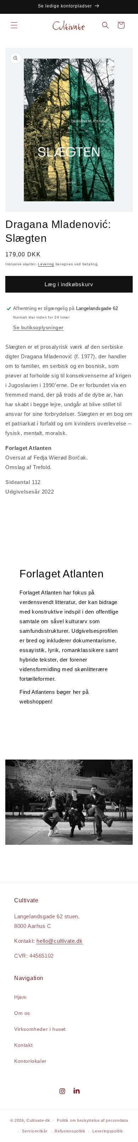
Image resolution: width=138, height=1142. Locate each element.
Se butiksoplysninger (38, 327)
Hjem (20, 997)
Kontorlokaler (30, 1061)
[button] (14, 25)
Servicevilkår (34, 1131)
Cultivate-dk (38, 1120)
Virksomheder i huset (40, 1029)
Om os (22, 1013)
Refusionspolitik (69, 1131)
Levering (46, 264)
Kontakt (23, 1045)
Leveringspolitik (107, 1131)
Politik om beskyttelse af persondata (92, 1120)
